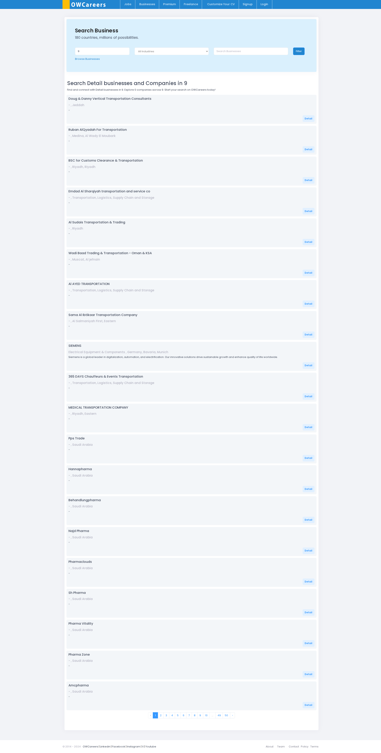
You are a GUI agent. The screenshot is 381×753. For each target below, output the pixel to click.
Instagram (133, 746)
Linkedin (105, 746)
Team (281, 746)
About (269, 746)
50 (226, 715)
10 (206, 715)
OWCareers (90, 746)
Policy (304, 746)
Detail (308, 118)
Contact (294, 746)
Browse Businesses (87, 59)
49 (219, 715)
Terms (314, 746)
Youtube (150, 746)
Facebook (118, 746)
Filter (299, 51)
